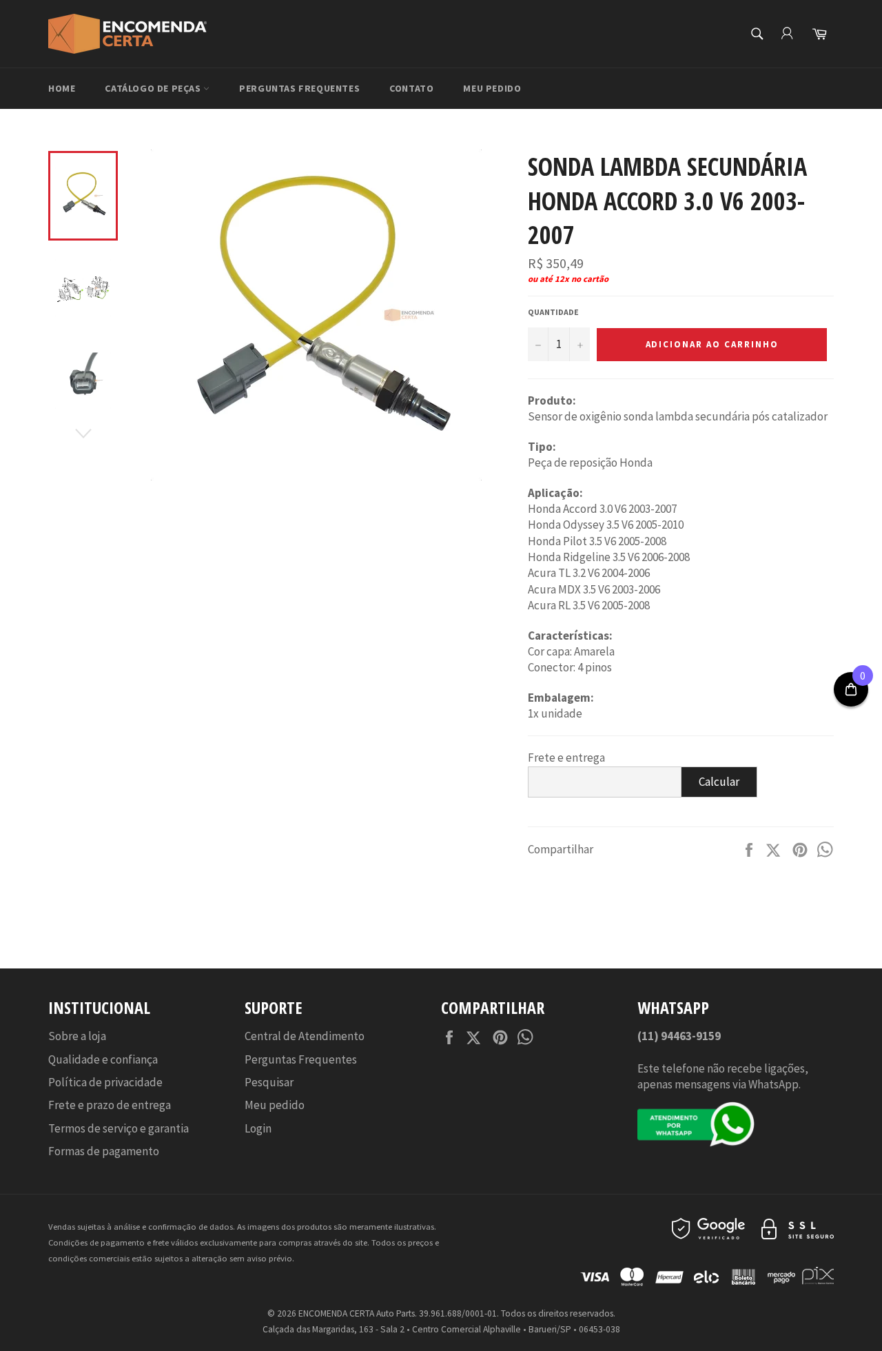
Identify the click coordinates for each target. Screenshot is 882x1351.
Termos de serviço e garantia (118, 1128)
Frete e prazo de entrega (109, 1105)
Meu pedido (492, 88)
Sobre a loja (77, 1036)
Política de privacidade (105, 1082)
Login (258, 1128)
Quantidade (553, 312)
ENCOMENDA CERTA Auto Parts (356, 1313)
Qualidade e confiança (103, 1059)
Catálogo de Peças (154, 88)
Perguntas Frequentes (299, 88)
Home (61, 88)
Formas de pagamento (103, 1151)
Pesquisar (269, 1082)
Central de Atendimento (305, 1036)
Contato (411, 88)
